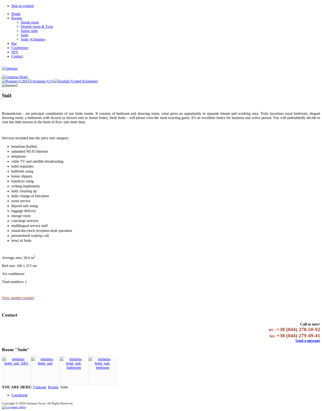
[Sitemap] (10, 68)
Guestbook (19, 395)
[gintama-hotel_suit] (45, 363)
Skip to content (22, 6)
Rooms (53, 387)
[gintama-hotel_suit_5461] (16, 363)
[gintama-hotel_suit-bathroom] (74, 368)
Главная (39, 387)
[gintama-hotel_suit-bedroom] (102, 368)
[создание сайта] (14, 407)
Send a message (307, 341)
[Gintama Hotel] (15, 77)
